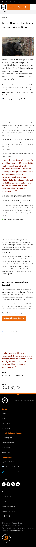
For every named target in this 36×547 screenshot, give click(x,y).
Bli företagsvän (6, 447)
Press (3, 418)
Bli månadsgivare (7, 437)
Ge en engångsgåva (8, 442)
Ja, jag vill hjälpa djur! (12, 318)
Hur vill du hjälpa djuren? (12, 433)
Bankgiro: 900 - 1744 (8, 511)
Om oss (5, 409)
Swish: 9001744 (7, 516)
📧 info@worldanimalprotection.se (12, 467)
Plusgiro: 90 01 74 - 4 (8, 506)
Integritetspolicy (6, 496)
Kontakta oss (7, 458)
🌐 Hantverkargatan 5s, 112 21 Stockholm (15, 472)
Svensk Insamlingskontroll (16, 530)
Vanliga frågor (6, 428)
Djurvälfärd (19, 375)
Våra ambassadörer (7, 423)
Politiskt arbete (7, 375)
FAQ (3, 491)
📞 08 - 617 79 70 (8, 462)
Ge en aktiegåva (7, 452)
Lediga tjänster (6, 501)
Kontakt (4, 413)
